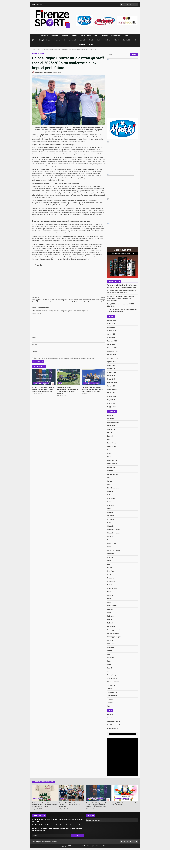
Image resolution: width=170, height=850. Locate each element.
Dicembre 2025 (112, 348)
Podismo (110, 640)
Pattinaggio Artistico (114, 630)
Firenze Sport (36, 842)
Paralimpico (111, 626)
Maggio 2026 (111, 330)
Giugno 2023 (111, 400)
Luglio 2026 (111, 324)
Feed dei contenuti (113, 721)
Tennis (109, 689)
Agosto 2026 (111, 320)
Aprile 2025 (111, 375)
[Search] (135, 40)
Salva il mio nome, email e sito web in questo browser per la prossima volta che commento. (64, 358)
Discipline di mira (44, 40)
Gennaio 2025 (111, 386)
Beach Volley (111, 446)
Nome (34, 338)
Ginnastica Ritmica (113, 533)
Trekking (110, 699)
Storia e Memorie (113, 682)
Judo (108, 564)
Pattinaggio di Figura (114, 637)
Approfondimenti (113, 422)
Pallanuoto (110, 619)
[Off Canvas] (33, 40)
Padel (109, 612)
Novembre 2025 (112, 351)
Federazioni (111, 505)
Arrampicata (111, 426)
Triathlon (110, 702)
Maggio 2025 (111, 372)
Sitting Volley (111, 675)
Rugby (91, 44)
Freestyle (110, 519)
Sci (108, 671)
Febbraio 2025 (112, 382)
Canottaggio (111, 467)
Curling (109, 481)
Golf (65, 40)
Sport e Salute (112, 678)
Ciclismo (104, 35)
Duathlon (110, 491)
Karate (109, 567)
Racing (109, 651)
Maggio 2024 (111, 396)
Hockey (109, 547)
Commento (36, 314)
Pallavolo (116, 40)
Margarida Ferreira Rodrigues (43, 72)
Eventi (35, 383)
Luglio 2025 (111, 365)
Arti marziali (54, 35)
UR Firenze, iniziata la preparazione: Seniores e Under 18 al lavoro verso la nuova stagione (68, 377)
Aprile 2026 (111, 334)
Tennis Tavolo (112, 692)
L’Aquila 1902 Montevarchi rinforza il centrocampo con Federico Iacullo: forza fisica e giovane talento (87, 300)
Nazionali (110, 595)
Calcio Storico (112, 460)
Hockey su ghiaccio (113, 550)
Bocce (89, 35)
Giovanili (110, 536)
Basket (83, 35)
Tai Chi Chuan (111, 685)
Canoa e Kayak (112, 464)
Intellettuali (72, 40)
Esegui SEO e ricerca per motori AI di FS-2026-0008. (125, 793)
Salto (109, 664)
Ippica (109, 561)
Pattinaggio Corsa (113, 633)
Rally (108, 654)
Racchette (82, 44)
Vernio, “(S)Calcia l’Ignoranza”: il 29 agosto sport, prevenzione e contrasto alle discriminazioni (44, 377)
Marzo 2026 (111, 337)
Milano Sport (46, 842)
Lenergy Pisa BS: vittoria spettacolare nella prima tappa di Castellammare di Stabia (50, 300)
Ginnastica (57, 40)
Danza (126, 35)
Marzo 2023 (111, 403)
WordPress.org (112, 728)
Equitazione (111, 498)
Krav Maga (110, 571)
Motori (91, 40)
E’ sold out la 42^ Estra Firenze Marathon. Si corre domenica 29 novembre (71, 793)
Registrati (110, 714)
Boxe (109, 453)
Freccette (110, 516)
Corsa (109, 477)
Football (110, 512)
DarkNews (96, 846)
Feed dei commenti (113, 725)
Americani (65, 35)
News (40, 383)
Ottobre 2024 (111, 393)
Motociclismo (111, 581)
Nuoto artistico (112, 606)
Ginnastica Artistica (113, 529)
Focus (109, 509)
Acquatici (44, 35)
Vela (108, 706)
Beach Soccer (112, 443)
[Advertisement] (106, 20)
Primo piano (36, 53)
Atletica (74, 35)
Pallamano (110, 616)
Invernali (82, 40)
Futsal (109, 522)
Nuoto (89, 383)
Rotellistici (126, 40)
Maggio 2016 (111, 407)
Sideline (54, 842)
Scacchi (109, 668)
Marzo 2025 (111, 379)
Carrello (38, 265)
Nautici (99, 40)
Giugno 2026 (111, 327)
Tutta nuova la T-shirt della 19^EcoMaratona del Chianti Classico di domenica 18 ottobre (45, 793)
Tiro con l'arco (112, 696)
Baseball (110, 436)
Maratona (110, 578)
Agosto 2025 (111, 362)
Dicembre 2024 (112, 389)
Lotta (109, 574)
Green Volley (111, 543)
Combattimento (115, 35)
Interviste (110, 554)
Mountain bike (112, 588)
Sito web (35, 351)
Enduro (109, 495)
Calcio (95, 35)
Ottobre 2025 (111, 355)
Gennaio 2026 (111, 344)
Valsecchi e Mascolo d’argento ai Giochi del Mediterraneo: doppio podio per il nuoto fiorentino (93, 377)
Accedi (109, 718)
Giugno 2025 (111, 369)
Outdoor (107, 40)
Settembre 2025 (112, 358)
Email (34, 344)
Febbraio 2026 (112, 341)
